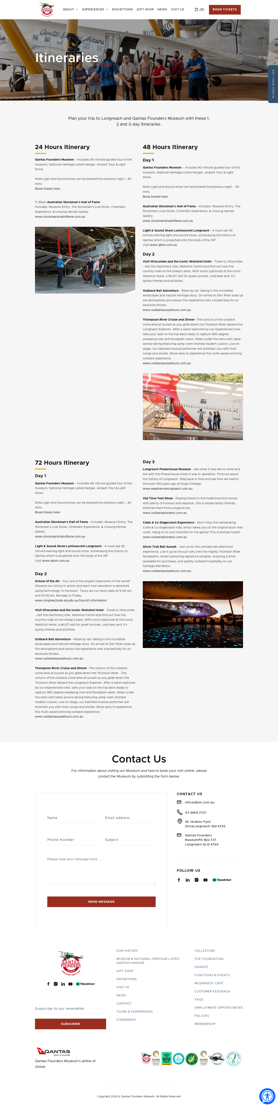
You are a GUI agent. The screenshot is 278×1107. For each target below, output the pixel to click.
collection (205, 950)
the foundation (209, 959)
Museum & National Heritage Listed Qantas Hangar (148, 961)
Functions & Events (212, 975)
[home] (46, 9)
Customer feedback (212, 991)
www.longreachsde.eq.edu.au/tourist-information (71, 600)
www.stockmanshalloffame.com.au (60, 216)
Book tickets (225, 9)
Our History (127, 950)
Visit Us (177, 9)
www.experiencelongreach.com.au (168, 488)
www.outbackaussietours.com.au (167, 310)
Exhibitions (122, 9)
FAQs (199, 999)
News (162, 9)
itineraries (126, 1019)
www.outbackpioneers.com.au (165, 512)
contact (123, 1003)
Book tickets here (47, 188)
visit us (122, 987)
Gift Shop (145, 9)
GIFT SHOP (124, 971)
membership (205, 1024)
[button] (70, 9)
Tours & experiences (134, 1011)
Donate (201, 967)
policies (202, 1016)
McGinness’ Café (209, 983)
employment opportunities (219, 1007)
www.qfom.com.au (163, 244)
